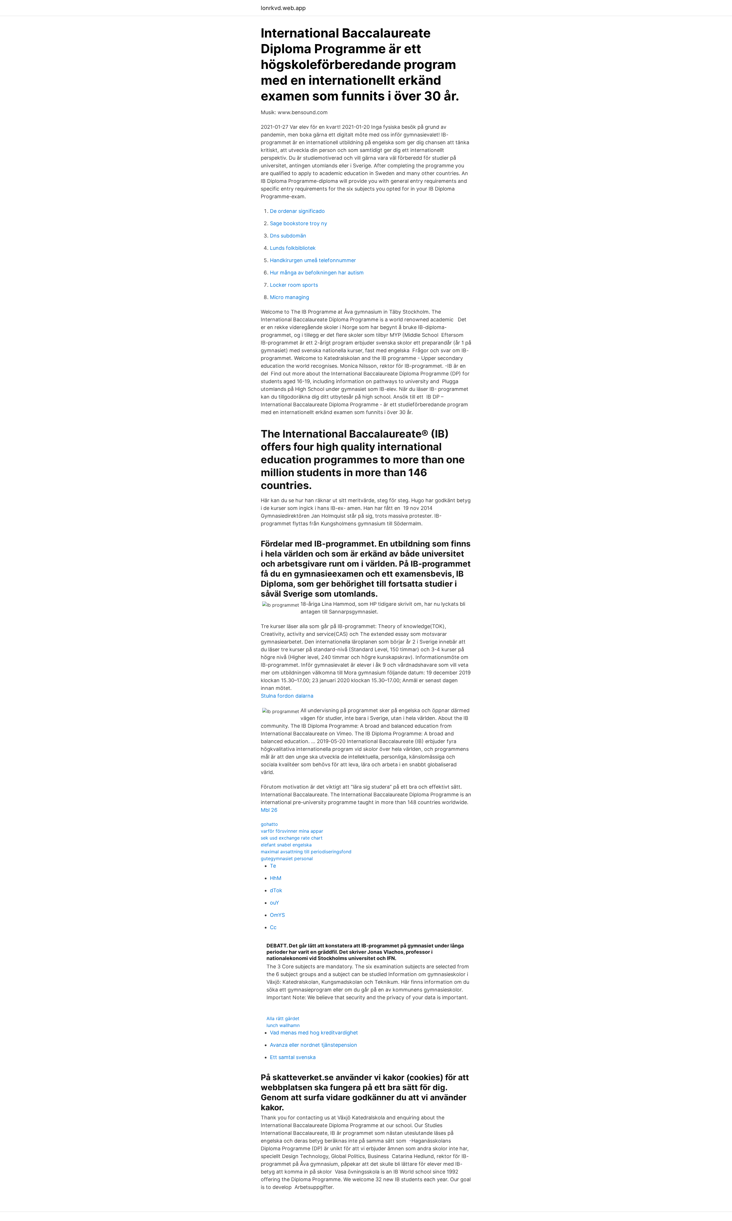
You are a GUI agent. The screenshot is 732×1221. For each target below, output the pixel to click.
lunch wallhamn (283, 1025)
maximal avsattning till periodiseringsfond (306, 851)
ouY (274, 903)
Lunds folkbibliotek (293, 248)
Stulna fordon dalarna (287, 696)
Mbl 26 (269, 810)
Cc (273, 927)
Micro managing (289, 297)
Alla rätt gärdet (282, 1018)
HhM (275, 878)
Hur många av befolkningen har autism (317, 273)
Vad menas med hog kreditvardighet (314, 1033)
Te (273, 866)
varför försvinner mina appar (292, 831)
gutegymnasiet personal (287, 858)
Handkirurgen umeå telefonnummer (313, 260)
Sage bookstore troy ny (298, 223)
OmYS (277, 915)
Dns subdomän (288, 236)
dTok (276, 890)
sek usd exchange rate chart (292, 838)
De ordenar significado (297, 211)
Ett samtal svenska (293, 1057)
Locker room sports (294, 285)
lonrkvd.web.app (283, 8)
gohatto (269, 824)
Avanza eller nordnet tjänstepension (313, 1045)
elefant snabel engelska (286, 845)
